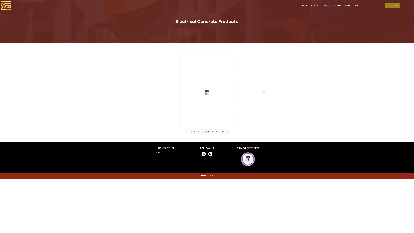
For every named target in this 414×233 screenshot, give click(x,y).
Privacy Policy (207, 175)
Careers (366, 5)
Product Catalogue (342, 5)
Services (314, 5)
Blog (356, 5)
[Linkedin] (210, 154)
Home (304, 5)
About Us (326, 5)
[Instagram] (204, 154)
